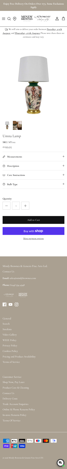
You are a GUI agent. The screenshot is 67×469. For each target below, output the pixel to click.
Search (6, 323)
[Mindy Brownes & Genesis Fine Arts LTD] (35, 19)
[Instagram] (16, 304)
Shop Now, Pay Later (14, 382)
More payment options (33, 238)
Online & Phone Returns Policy (19, 409)
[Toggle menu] (3, 18)
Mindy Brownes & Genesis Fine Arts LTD (26, 457)
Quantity (7, 198)
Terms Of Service (11, 420)
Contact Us (8, 393)
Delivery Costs (10, 398)
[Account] (56, 18)
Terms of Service (11, 362)
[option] (33, 85)
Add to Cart (33, 220)
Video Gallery (10, 334)
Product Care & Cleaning (16, 387)
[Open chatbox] (60, 463)
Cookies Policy (10, 351)
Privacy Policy (10, 345)
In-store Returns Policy (14, 415)
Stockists (7, 329)
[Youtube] (10, 304)
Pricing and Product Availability (19, 356)
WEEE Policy (9, 340)
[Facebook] (4, 304)
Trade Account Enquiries (15, 404)
